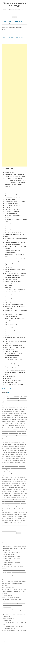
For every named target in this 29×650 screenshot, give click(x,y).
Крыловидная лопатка (14, 442)
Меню (14, 17)
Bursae (6, 404)
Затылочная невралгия (20, 429)
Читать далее (6, 388)
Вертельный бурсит (19, 419)
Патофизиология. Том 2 (8, 587)
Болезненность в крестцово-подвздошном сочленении (14, 409)
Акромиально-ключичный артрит (17, 404)
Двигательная (21, 427)
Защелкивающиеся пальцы (9, 431)
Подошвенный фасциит (8, 477)
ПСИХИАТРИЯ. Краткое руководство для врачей (14, 589)
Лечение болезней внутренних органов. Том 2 (14, 581)
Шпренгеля (18, 522)
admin (25, 396)
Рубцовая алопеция (7, 595)
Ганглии (24, 423)
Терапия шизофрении (8, 564)
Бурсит (6, 415)
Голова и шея (21, 425)
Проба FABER (5, 483)
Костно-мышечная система (12, 37)
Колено (25, 437)
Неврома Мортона (10, 456)
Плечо (13, 474)
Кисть (11, 437)
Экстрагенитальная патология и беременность (14, 630)
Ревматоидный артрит (20, 487)
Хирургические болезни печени (11, 628)
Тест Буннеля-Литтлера (13, 508)
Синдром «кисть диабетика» (12, 497)
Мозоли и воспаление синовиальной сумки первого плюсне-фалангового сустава (14, 448)
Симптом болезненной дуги (11, 491)
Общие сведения (13, 460)
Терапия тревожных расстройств (11, 562)
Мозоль (7, 450)
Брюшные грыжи (7, 620)
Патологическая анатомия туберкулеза (12, 583)
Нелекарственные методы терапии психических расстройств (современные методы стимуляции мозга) (14, 548)
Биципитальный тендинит (12, 405)
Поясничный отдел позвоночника (17, 481)
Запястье (11, 429)
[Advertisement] (14, 105)
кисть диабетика (18, 437)
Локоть (23, 442)
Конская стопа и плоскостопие (10, 439)
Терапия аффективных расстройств (12, 556)
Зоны (6, 433)
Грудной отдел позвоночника (9, 427)
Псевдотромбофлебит (14, 483)
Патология (4, 585)
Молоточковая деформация (17, 450)
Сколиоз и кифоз (9, 501)
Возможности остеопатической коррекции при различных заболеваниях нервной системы (14, 575)
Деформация (5, 429)
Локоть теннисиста (18, 444)
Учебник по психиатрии (8, 609)
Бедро (3, 405)
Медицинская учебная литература (14, 4)
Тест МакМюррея (18, 510)
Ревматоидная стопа (10, 485)
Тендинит (21, 505)
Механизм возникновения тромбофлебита (14, 603)
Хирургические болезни (8, 618)
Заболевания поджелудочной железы (13, 626)
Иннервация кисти (13, 433)
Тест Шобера (21, 512)
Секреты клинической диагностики (16, 398)
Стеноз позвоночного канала (12, 503)
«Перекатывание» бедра (13, 400)
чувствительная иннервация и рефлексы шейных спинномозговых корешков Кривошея (14, 520)
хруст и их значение (16, 516)
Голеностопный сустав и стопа (10, 425)
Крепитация (5, 442)
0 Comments (5, 41)
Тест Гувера (10, 510)
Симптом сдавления (15, 493)
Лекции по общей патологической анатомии (13, 579)
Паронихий (13, 470)
